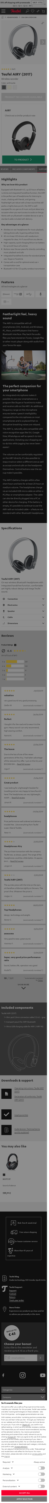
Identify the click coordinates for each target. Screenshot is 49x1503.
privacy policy (37, 1454)
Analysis (6, 1468)
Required (6, 1462)
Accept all (24, 1493)
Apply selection (24, 1499)
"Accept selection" (21, 1446)
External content (10, 1486)
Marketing (7, 1474)
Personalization (9, 1480)
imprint (7, 1456)
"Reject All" (26, 1424)
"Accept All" (11, 1437)
